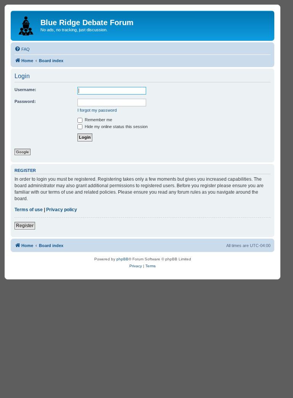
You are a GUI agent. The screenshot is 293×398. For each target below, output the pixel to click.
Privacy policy (61, 209)
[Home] (26, 24)
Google (22, 152)
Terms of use (28, 209)
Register (25, 225)
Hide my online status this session (116, 126)
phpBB (122, 259)
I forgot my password (97, 110)
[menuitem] (22, 49)
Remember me (98, 119)
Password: (25, 101)
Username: (25, 89)
